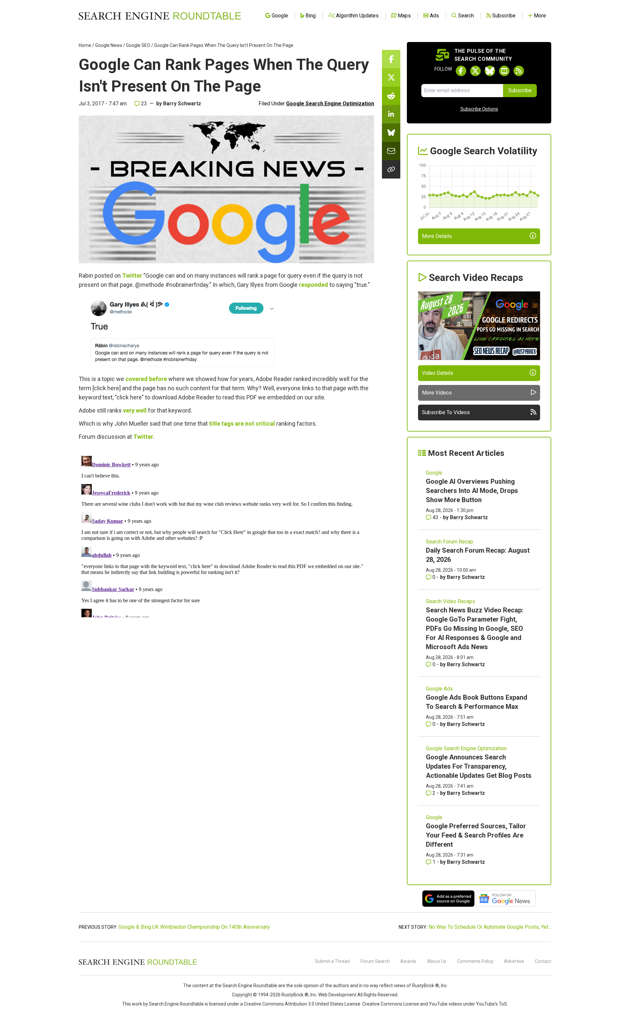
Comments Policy (475, 961)
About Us (436, 961)
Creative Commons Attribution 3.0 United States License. (302, 1004)
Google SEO (138, 45)
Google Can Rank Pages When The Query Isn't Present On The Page (223, 45)
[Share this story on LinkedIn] (391, 114)
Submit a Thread (332, 961)
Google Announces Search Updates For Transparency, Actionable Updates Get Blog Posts (479, 766)
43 (435, 517)
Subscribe (520, 90)
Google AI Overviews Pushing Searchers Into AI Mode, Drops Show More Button (472, 491)
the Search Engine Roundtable (246, 985)
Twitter (132, 275)
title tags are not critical (242, 423)
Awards (408, 961)
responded (313, 284)
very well (135, 410)
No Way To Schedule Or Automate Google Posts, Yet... (490, 927)
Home (85, 45)
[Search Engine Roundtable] (138, 964)
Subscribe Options (479, 109)
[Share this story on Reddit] (391, 96)
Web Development (337, 994)
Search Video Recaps (450, 601)
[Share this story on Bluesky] (391, 132)
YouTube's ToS (491, 1004)
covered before (146, 378)
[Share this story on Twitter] (391, 77)
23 (143, 103)
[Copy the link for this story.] (391, 169)
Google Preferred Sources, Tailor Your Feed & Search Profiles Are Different (476, 835)
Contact (543, 961)
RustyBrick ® (295, 994)
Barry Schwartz (182, 103)
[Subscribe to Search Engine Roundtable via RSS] (519, 71)
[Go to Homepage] (160, 15)
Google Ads (439, 689)
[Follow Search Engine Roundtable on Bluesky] (490, 71)
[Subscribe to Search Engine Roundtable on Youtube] (504, 71)
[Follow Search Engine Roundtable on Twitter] (475, 71)
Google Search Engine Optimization (330, 103)
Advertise (514, 961)
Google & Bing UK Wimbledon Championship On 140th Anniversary (194, 927)
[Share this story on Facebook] (391, 59)
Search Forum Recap (449, 542)
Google (434, 473)
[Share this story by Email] (391, 151)
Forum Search (375, 961)
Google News (108, 45)
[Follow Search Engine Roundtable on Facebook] (461, 71)
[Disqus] (226, 535)
